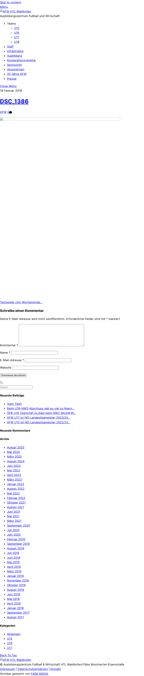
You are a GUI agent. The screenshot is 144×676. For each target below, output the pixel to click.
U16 (16, 32)
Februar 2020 (16, 539)
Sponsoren (14, 65)
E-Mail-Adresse (12, 360)
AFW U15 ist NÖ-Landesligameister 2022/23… (38, 422)
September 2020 (18, 525)
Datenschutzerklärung (33, 669)
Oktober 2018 (16, 585)
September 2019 (18, 544)
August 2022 (15, 488)
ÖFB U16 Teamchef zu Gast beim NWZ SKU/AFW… (41, 413)
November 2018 (18, 580)
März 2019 (14, 571)
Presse (12, 78)
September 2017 (18, 612)
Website (5, 367)
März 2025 (14, 456)
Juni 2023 (14, 466)
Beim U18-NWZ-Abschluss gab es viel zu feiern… (40, 408)
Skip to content (10, 2)
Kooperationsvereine (21, 60)
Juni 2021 (13, 511)
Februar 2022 (16, 498)
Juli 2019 (13, 553)
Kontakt (55, 669)
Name (5, 352)
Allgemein (14, 634)
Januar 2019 (15, 576)
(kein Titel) (14, 404)
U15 (16, 28)
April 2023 (14, 475)
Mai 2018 (13, 599)
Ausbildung (14, 55)
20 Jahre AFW (17, 74)
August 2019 (15, 548)
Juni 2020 (14, 534)
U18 (16, 42)
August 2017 (15, 617)
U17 (16, 37)
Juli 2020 (13, 530)
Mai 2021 (13, 516)
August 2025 (15, 447)
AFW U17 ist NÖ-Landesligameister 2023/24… (38, 417)
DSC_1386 (14, 101)
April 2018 (14, 603)
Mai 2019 (13, 562)
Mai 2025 (13, 452)
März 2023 (14, 479)
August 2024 (15, 461)
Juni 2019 (13, 557)
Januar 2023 (15, 484)
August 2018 (15, 590)
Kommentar (9, 345)
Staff (10, 46)
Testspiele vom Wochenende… (21, 302)
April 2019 (14, 567)
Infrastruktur (15, 51)
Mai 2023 (13, 470)
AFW (3, 112)
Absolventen (15, 69)
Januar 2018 (15, 608)
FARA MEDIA (39, 673)
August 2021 (15, 507)
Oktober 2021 (16, 502)
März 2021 (14, 521)
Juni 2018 (13, 594)
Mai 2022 (13, 493)
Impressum (7, 669)
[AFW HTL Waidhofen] (15, 11)
